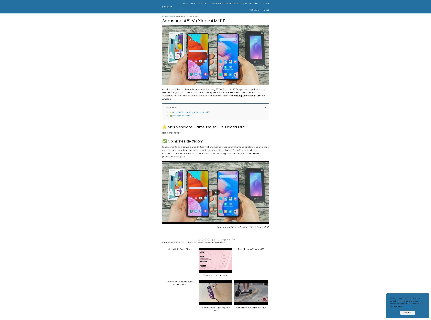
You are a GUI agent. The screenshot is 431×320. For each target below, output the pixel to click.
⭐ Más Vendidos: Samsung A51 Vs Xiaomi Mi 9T (189, 112)
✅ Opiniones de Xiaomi (180, 115)
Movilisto (167, 6)
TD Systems (254, 10)
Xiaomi (266, 10)
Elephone (202, 3)
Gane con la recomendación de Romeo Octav (230, 3)
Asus (193, 3)
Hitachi (257, 3)
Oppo (266, 3)
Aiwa (185, 3)
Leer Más (407, 306)
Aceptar (407, 312)
